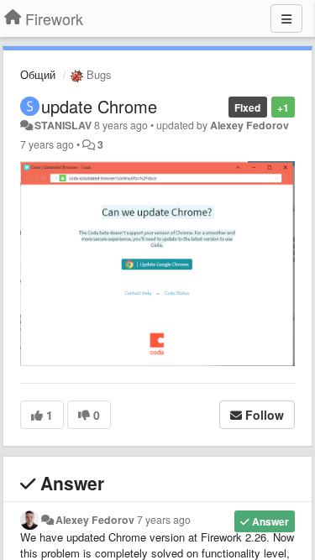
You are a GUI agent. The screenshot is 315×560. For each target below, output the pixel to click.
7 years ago (164, 519)
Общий (37, 74)
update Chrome (99, 106)
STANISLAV (63, 125)
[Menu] (286, 18)
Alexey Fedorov (249, 125)
